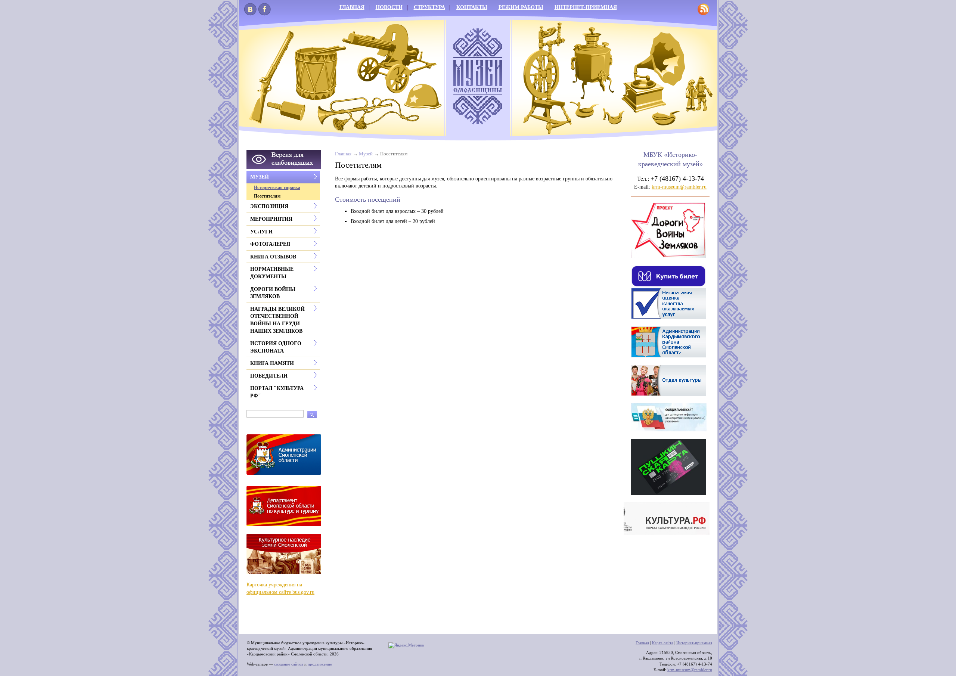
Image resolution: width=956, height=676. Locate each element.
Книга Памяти (272, 363)
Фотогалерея (270, 244)
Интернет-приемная (586, 7)
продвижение (320, 664)
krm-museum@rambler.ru (679, 187)
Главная (351, 7)
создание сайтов (288, 664)
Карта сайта (662, 643)
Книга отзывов (273, 257)
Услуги (261, 232)
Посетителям (267, 196)
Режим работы (521, 7)
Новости (389, 7)
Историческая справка (277, 187)
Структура (429, 7)
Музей (366, 153)
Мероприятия (271, 219)
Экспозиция (269, 206)
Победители (269, 376)
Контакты (471, 7)
